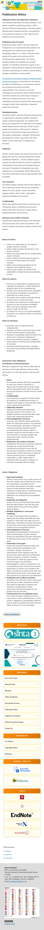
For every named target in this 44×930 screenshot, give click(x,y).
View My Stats (10, 924)
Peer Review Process (12, 703)
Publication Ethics (11, 709)
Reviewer (8, 691)
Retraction (8, 754)
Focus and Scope (11, 678)
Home (4, 8)
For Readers (7, 851)
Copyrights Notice (11, 748)
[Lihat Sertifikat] (22, 655)
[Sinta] (22, 634)
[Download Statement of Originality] (22, 781)
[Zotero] (22, 806)
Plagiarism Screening (12, 716)
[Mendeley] (22, 797)
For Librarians (8, 858)
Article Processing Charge (14, 722)
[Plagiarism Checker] (22, 824)
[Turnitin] (22, 833)
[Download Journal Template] (22, 769)
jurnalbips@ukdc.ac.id (18, 881)
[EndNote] (22, 815)
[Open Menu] (2, 2)
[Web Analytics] (9, 921)
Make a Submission (12, 614)
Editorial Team (10, 684)
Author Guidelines (11, 697)
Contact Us (9, 728)
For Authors (9, 741)
